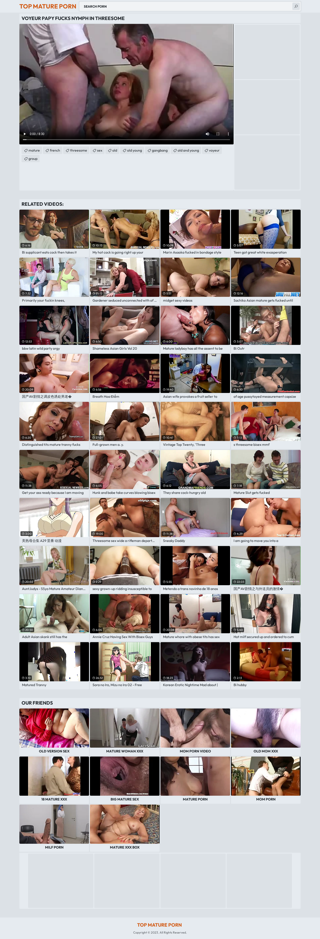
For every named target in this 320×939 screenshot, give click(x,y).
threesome (78, 150)
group (33, 158)
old (114, 150)
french (55, 150)
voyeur (214, 150)
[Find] (296, 6)
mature (34, 150)
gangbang (160, 150)
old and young (188, 150)
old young (134, 150)
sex (99, 150)
